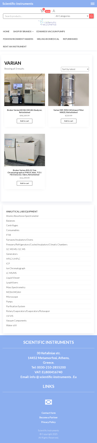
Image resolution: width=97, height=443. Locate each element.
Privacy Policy (48, 422)
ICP (8, 263)
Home (6, 31)
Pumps (9, 301)
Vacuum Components (16, 320)
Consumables (12, 230)
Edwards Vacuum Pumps (51, 31)
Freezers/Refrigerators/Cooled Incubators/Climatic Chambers (36, 244)
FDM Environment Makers (18, 39)
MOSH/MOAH (13, 292)
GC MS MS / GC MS (15, 249)
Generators (12, 254)
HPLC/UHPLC (13, 258)
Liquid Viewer (13, 277)
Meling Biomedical (48, 39)
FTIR (8, 235)
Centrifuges (12, 225)
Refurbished (70, 39)
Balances (10, 220)
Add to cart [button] (24, 121)
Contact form (49, 413)
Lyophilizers (12, 282)
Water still (11, 325)
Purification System (15, 306)
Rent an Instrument (15, 46)
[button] (45, 11)
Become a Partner (48, 417)
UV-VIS (9, 315)
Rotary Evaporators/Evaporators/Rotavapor (28, 311)
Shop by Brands (22, 31)
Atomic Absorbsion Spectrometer (22, 216)
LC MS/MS (11, 273)
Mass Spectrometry (15, 287)
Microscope (12, 296)
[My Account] (53, 11)
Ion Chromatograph (15, 268)
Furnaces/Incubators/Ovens (19, 239)
